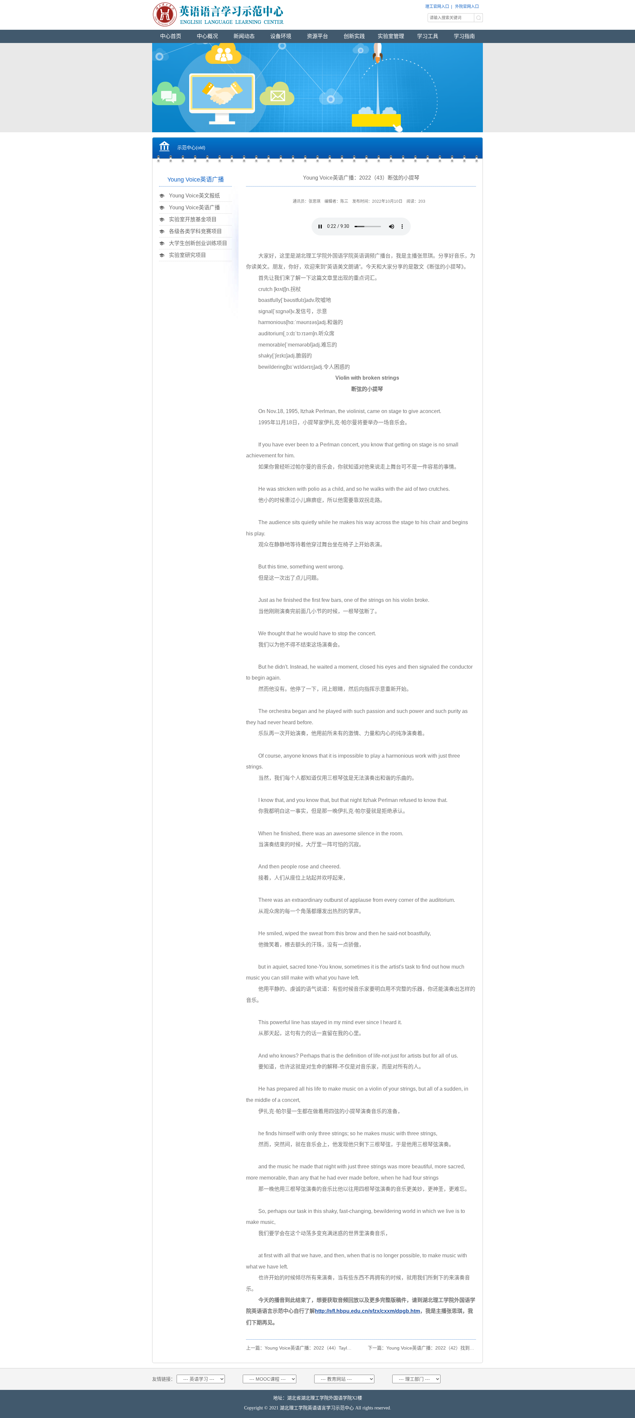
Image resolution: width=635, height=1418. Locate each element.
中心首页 (170, 36)
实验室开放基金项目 (193, 219)
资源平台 (317, 36)
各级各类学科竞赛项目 (195, 231)
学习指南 (464, 36)
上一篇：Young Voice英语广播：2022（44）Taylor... (300, 1348)
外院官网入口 (467, 6)
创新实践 (354, 36)
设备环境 (280, 36)
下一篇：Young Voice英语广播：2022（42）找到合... (423, 1348)
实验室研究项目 (187, 255)
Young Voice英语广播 (194, 207)
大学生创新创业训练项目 (198, 243)
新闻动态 (244, 36)
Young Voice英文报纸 (194, 195)
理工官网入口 (437, 6)
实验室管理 (391, 36)
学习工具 (427, 36)
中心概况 (207, 36)
